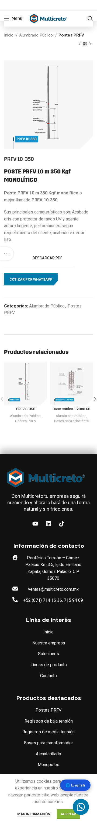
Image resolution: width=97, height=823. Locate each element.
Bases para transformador (48, 742)
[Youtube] (35, 524)
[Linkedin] (48, 524)
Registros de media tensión (48, 731)
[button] (31, 279)
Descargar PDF (48, 258)
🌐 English (75, 785)
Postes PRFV (71, 35)
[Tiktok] (62, 524)
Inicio (9, 35)
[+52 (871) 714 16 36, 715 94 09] (15, 599)
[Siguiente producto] (90, 43)
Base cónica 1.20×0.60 (71, 409)
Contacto (48, 675)
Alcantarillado (48, 753)
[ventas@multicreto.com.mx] (15, 588)
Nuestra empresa (48, 643)
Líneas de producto (48, 664)
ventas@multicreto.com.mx (53, 589)
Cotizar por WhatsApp (31, 279)
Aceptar (68, 814)
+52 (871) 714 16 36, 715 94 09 (53, 600)
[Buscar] (90, 18)
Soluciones (48, 653)
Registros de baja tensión (49, 721)
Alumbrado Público (36, 35)
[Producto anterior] (79, 43)
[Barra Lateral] (6, 253)
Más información (33, 814)
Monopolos (48, 764)
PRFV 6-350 (25, 409)
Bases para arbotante (71, 421)
